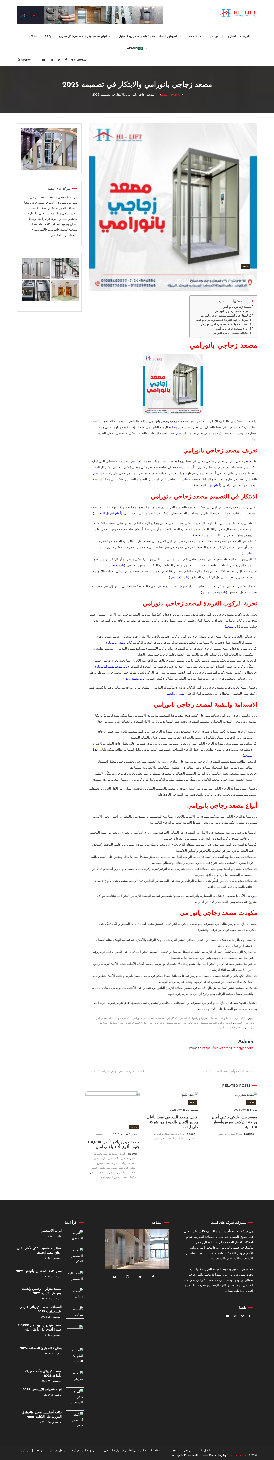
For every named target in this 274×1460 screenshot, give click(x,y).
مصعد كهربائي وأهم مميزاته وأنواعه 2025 (43, 1373)
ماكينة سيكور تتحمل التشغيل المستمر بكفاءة (164, 537)
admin (232, 273)
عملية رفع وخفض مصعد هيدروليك (118, 1168)
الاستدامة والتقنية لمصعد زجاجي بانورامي (224, 324)
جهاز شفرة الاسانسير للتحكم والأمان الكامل (160, 148)
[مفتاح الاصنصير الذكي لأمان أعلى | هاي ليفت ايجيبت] (75, 1255)
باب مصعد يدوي (134, 678)
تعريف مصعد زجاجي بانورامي (232, 311)
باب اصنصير (116, 565)
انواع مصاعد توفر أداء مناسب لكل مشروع (83, 36)
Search (26, 60)
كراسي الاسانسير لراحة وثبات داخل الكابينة (160, 504)
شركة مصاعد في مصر (230, 1134)
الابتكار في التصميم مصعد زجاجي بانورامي (224, 316)
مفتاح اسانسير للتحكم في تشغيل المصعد (162, 326)
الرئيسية (245, 36)
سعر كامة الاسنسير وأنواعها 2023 (39, 1271)
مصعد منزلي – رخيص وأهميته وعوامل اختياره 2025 (42, 1291)
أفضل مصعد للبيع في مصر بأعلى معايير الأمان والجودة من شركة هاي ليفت (172, 1122)
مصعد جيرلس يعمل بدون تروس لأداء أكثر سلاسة (92, 164)
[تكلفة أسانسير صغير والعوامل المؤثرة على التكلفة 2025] (75, 1419)
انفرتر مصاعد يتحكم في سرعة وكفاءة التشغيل (163, 180)
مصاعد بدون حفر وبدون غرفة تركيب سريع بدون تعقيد (90, 196)
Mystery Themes (237, 1455)
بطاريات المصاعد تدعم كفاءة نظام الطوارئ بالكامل (161, 342)
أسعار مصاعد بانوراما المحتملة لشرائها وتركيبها (217, 1018)
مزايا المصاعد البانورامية (133, 1023)
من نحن (214, 36)
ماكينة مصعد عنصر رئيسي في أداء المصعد (161, 585)
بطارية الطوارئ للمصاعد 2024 (41, 1348)
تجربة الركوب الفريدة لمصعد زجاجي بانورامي (222, 320)
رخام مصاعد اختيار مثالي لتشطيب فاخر (161, 391)
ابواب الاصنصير (52, 1230)
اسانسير (185, 1018)
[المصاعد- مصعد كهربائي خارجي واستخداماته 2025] (75, 1312)
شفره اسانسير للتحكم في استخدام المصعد (161, 488)
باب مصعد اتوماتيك (214, 592)
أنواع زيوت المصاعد (207, 485)
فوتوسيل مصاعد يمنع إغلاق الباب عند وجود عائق (160, 423)
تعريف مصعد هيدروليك (105, 1163)
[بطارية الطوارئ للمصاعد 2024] (75, 1355)
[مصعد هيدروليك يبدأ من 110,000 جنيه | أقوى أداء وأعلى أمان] (75, 1332)
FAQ (48, 36)
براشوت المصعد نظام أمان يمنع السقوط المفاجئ (163, 115)
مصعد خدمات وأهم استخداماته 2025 (229, 1071)
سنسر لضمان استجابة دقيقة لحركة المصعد (161, 66)
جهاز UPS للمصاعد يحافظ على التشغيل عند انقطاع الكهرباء (163, 569)
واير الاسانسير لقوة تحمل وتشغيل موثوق (161, 131)
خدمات (193, 36)
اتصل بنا (231, 36)
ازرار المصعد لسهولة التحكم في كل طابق (161, 310)
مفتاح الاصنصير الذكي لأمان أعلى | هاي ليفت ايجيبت (39, 1250)
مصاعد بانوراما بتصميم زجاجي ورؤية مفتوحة (90, 66)
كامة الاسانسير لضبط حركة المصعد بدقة (161, 212)
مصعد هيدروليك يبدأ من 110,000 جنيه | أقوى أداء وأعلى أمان (40, 1327)
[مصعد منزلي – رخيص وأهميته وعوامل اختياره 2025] (75, 1293)
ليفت (113, 1172)
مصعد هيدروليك (99, 1172)
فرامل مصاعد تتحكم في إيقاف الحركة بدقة (163, 358)
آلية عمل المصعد (204, 535)
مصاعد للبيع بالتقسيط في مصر (171, 1138)
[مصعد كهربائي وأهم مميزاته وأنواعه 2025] (75, 1376)
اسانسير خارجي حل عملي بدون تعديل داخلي (92, 115)
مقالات (33, 36)
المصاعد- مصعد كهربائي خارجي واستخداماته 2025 (40, 1309)
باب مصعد (232, 626)
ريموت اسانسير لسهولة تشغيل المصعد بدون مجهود (163, 196)
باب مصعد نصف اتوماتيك (112, 666)
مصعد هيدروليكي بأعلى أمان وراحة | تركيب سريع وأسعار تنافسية (234, 1122)
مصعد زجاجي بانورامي (237, 307)
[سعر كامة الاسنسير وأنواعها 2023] (75, 1276)
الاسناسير (99, 473)
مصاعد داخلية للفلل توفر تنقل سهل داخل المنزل (90, 148)
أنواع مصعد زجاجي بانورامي (232, 329)
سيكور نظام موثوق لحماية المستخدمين (166, 50)
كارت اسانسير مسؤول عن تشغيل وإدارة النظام (162, 229)
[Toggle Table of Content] (248, 301)
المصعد (238, 507)
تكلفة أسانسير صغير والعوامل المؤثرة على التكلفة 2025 (42, 1415)
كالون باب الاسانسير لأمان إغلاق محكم (163, 407)
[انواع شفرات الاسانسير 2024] (75, 1396)
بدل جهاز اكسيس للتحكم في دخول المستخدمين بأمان (161, 439)
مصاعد (113, 1023)
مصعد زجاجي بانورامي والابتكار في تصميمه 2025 (189, 282)
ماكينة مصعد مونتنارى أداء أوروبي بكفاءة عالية (162, 164)
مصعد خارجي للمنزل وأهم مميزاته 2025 (118, 1071)
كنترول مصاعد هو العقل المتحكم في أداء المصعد (160, 520)
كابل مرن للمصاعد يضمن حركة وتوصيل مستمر (163, 375)
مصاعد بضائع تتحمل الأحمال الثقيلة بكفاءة (91, 131)
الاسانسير (185, 479)
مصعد (245, 266)
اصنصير (125, 1158)
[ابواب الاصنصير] (75, 1235)
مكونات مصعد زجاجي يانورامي (230, 333)
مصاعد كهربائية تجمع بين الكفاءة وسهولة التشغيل (92, 50)
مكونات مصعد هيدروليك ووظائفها (118, 1177)
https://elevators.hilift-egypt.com (227, 1048)
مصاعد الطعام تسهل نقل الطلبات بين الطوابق (92, 180)
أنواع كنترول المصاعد (107, 513)
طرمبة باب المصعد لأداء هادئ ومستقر (164, 293)
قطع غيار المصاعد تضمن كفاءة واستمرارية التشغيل (148, 36)
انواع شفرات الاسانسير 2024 (42, 1389)
